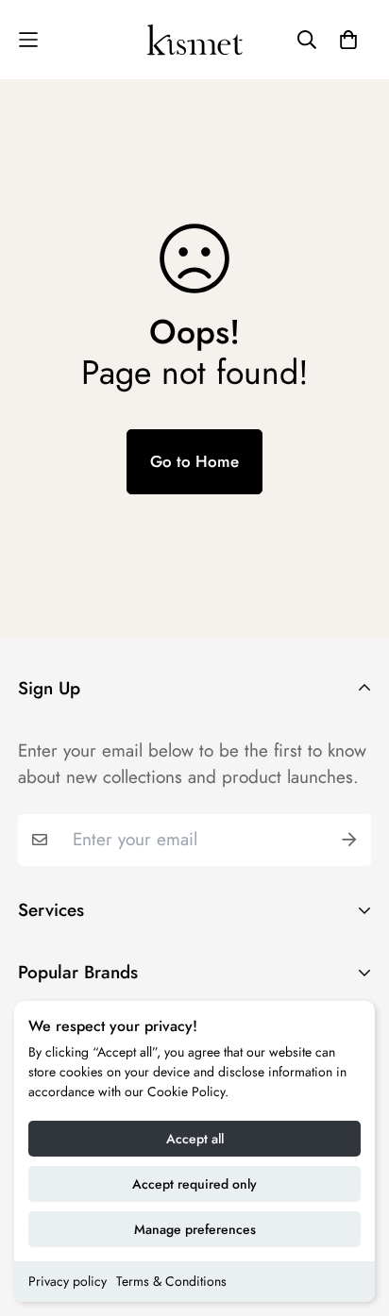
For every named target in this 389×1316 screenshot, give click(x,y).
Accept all (195, 1138)
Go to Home (194, 461)
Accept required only (194, 1183)
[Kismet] (195, 39)
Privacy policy (67, 1281)
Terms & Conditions (171, 1281)
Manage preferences (195, 1229)
